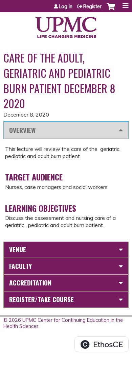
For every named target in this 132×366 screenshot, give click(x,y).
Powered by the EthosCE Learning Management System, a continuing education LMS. (101, 344)
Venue (17, 249)
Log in (65, 6)
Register (92, 6)
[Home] (66, 25)
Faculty (20, 266)
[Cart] (111, 10)
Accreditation (30, 282)
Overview (22, 130)
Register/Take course (41, 299)
